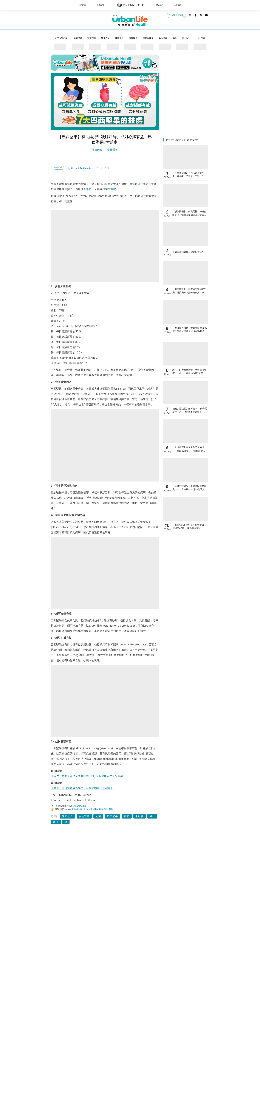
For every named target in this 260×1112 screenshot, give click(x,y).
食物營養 (112, 149)
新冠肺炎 (163, 38)
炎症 (56, 821)
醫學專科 (105, 38)
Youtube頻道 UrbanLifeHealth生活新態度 (90, 809)
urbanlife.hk (79, 805)
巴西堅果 (112, 816)
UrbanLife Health (81, 168)
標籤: (55, 816)
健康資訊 (78, 38)
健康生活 (119, 38)
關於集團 (82, 5)
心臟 (98, 816)
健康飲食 (133, 38)
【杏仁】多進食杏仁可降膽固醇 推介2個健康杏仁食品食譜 (87, 776)
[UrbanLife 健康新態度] (130, 20)
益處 (113, 189)
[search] (190, 15)
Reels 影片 (187, 38)
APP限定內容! (61, 38)
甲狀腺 (139, 816)
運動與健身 (148, 38)
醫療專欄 (91, 38)
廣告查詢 (159, 5)
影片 (175, 38)
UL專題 (201, 38)
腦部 (126, 816)
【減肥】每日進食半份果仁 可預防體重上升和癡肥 (82, 788)
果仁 (140, 183)
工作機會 (177, 5)
